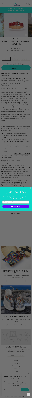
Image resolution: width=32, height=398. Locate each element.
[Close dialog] (30, 188)
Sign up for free (15, 206)
